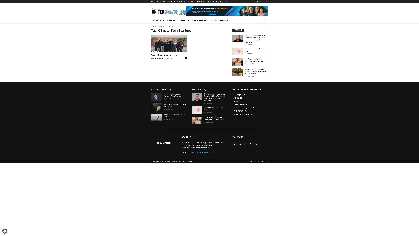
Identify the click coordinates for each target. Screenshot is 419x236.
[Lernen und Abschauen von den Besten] (156, 117)
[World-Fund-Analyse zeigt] (169, 43)
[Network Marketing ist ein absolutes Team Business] (156, 97)
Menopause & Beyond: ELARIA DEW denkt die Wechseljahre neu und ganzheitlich (256, 72)
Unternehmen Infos (157, 51)
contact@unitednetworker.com (201, 152)
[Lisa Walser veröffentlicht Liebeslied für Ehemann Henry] (237, 62)
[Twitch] (263, 1)
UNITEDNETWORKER (157, 58)
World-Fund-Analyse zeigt (164, 55)
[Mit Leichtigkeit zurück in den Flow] (237, 51)
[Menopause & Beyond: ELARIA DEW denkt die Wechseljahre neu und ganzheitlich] (237, 72)
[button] (265, 20)
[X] (266, 1)
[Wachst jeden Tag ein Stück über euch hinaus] (156, 107)
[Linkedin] (245, 144)
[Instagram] (260, 1)
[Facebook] (257, 1)
